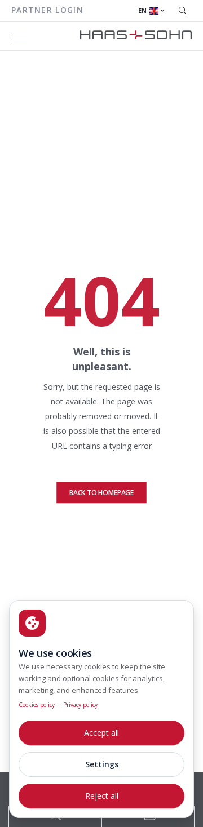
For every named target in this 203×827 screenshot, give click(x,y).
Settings (101, 764)
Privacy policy (80, 705)
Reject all (101, 795)
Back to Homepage (101, 492)
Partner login (47, 10)
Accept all (101, 732)
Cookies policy (37, 705)
